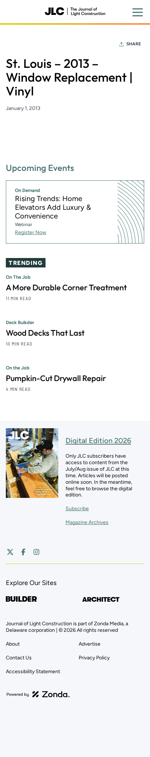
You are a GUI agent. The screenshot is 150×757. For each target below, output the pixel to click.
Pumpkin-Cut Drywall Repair (56, 378)
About (13, 644)
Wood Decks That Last (45, 333)
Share (133, 43)
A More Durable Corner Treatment (66, 287)
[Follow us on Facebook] (23, 552)
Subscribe (77, 509)
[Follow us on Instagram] (36, 552)
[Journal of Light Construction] (75, 11)
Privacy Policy (94, 658)
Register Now (30, 232)
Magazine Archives (87, 522)
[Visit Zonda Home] (38, 694)
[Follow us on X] (10, 552)
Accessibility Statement (33, 671)
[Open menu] (137, 12)
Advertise (89, 644)
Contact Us (19, 658)
